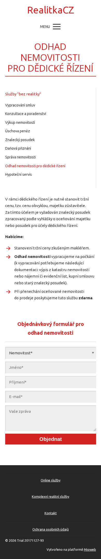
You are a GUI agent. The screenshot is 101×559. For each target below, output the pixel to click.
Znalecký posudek (20, 140)
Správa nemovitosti (20, 157)
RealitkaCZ (50, 10)
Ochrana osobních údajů (50, 529)
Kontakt (51, 513)
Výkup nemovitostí (20, 122)
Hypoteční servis (18, 174)
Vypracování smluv (20, 105)
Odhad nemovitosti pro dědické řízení (35, 166)
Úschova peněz (17, 131)
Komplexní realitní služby (50, 496)
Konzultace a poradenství (25, 114)
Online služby (50, 480)
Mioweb (90, 549)
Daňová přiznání (18, 148)
